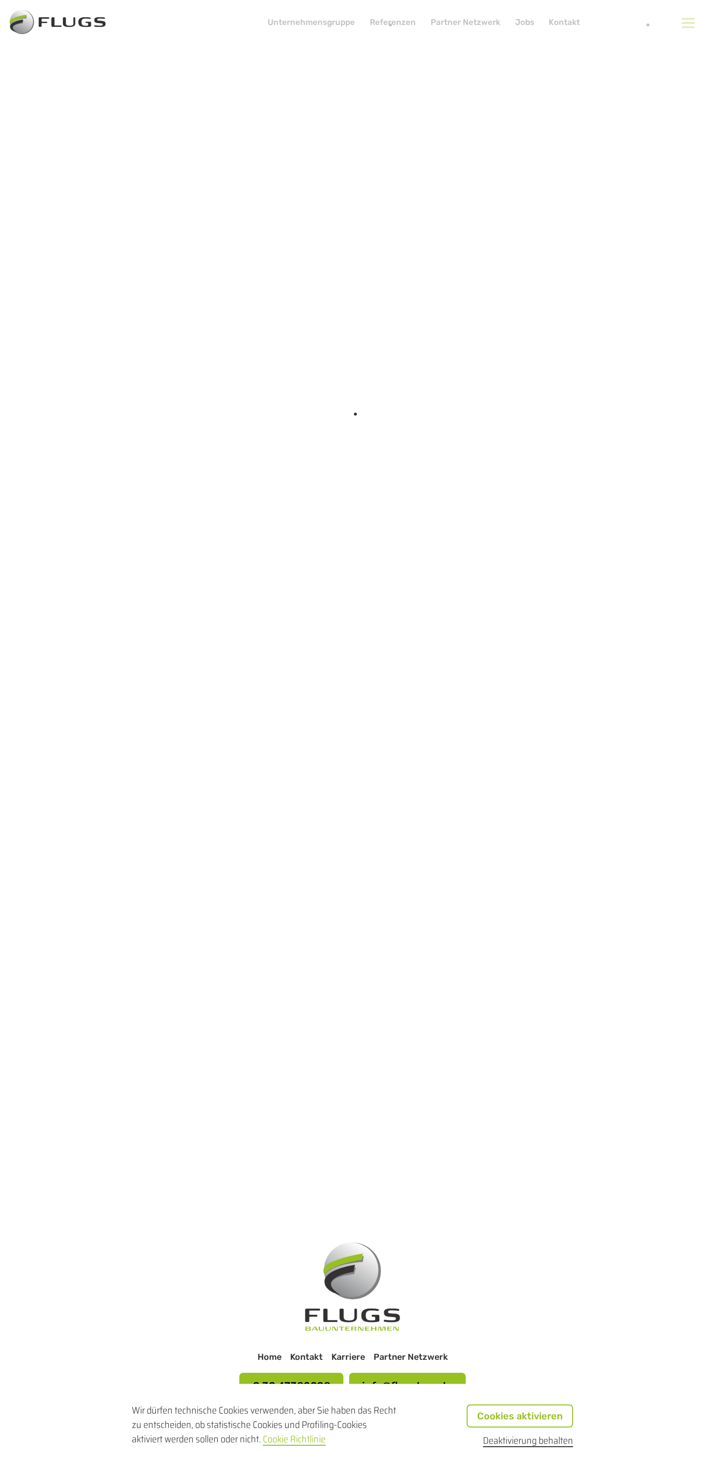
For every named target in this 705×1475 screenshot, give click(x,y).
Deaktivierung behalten (528, 1440)
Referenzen (393, 22)
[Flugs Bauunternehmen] (352, 1327)
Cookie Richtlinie (294, 1439)
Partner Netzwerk (465, 22)
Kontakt (564, 22)
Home (270, 1357)
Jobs (524, 22)
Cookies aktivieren (520, 1416)
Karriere (348, 1357)
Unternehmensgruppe (311, 22)
